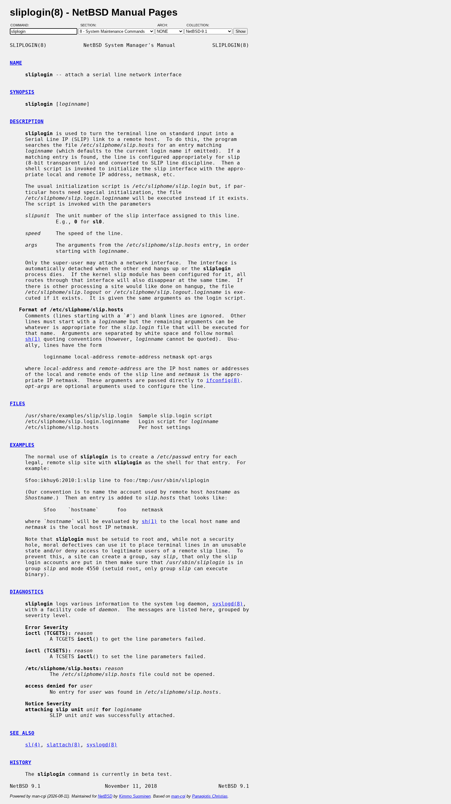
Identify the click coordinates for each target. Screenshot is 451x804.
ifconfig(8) (223, 380)
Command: (21, 25)
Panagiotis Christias (210, 796)
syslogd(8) (227, 604)
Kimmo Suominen (135, 796)
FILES (17, 404)
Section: (89, 25)
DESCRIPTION (27, 121)
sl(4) (32, 745)
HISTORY (20, 762)
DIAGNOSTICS (27, 592)
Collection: (198, 25)
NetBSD (105, 796)
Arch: (165, 25)
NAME (16, 63)
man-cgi (178, 796)
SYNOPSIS (22, 92)
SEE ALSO (22, 733)
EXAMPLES (22, 445)
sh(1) (32, 339)
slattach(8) (63, 745)
